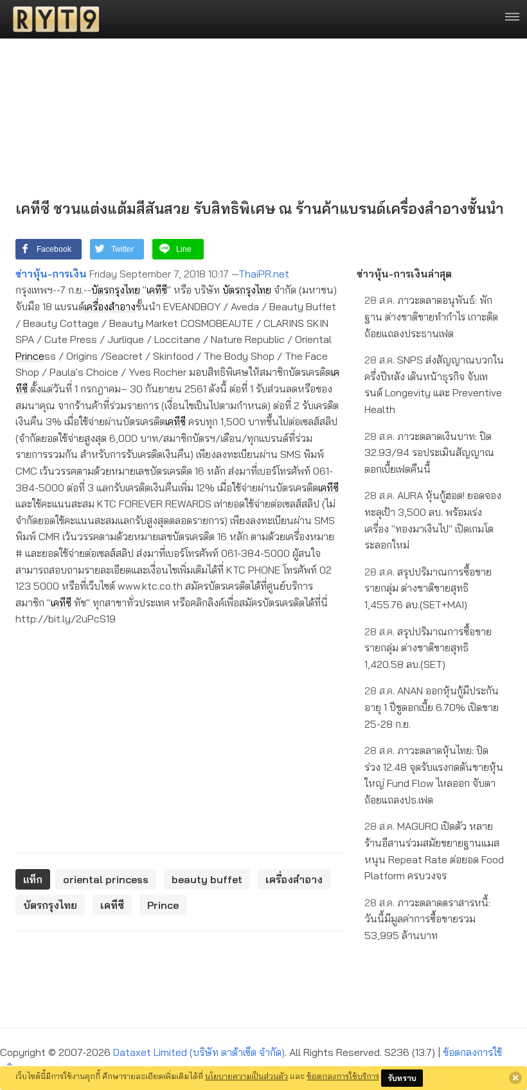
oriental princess (105, 879)
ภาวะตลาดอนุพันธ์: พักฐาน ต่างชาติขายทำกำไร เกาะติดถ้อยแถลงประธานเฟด (431, 316)
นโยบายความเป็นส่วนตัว (246, 1076)
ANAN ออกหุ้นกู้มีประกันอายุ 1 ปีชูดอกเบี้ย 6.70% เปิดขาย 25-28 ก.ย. (431, 707)
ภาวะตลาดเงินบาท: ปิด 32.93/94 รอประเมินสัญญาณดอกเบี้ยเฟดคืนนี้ (429, 452)
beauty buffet (207, 879)
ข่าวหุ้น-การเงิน (51, 273)
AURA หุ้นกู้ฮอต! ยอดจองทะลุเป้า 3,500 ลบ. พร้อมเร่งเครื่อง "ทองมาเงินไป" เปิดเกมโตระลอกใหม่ (432, 520)
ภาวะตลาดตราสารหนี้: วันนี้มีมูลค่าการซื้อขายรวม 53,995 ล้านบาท (427, 919)
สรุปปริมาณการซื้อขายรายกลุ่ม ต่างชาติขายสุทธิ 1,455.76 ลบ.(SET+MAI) (428, 588)
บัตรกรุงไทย (115, 289)
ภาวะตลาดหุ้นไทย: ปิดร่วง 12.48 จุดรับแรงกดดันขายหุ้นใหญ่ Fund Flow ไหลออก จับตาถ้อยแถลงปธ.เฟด (433, 775)
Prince (29, 355)
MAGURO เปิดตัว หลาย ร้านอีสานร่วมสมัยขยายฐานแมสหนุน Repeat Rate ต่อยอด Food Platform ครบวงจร (434, 851)
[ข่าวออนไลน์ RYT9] (52, 19)
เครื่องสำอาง (110, 306)
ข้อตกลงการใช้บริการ (343, 1076)
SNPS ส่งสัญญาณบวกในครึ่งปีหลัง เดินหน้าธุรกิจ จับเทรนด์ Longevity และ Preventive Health (434, 384)
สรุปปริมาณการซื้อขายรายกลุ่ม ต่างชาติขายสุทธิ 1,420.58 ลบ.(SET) (428, 648)
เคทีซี (157, 289)
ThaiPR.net (263, 273)
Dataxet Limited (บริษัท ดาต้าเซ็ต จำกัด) (199, 1052)
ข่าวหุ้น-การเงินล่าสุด (404, 273)
